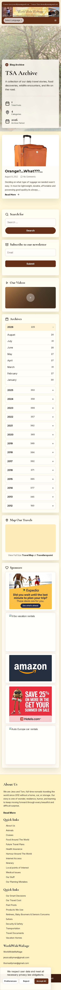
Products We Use (14, 909)
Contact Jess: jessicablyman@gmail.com (16, 4)
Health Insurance (14, 849)
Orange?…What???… (24, 171)
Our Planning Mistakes (17, 881)
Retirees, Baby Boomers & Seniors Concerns (28, 914)
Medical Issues (13, 872)
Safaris (9, 919)
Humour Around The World (19, 853)
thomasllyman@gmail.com (16, 963)
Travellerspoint (45, 555)
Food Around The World (17, 839)
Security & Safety (14, 923)
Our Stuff (10, 877)
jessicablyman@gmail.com (16, 957)
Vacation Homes (14, 937)
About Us (10, 825)
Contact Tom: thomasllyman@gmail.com (44, 4)
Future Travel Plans (15, 844)
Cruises (9, 835)
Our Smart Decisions (16, 895)
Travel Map (28, 555)
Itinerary (10, 863)
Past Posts (11, 905)
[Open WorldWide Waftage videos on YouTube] (30, 297)
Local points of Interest (17, 867)
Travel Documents (15, 933)
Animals (9, 830)
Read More (10, 194)
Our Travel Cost (13, 900)
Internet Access (14, 858)
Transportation (13, 928)
